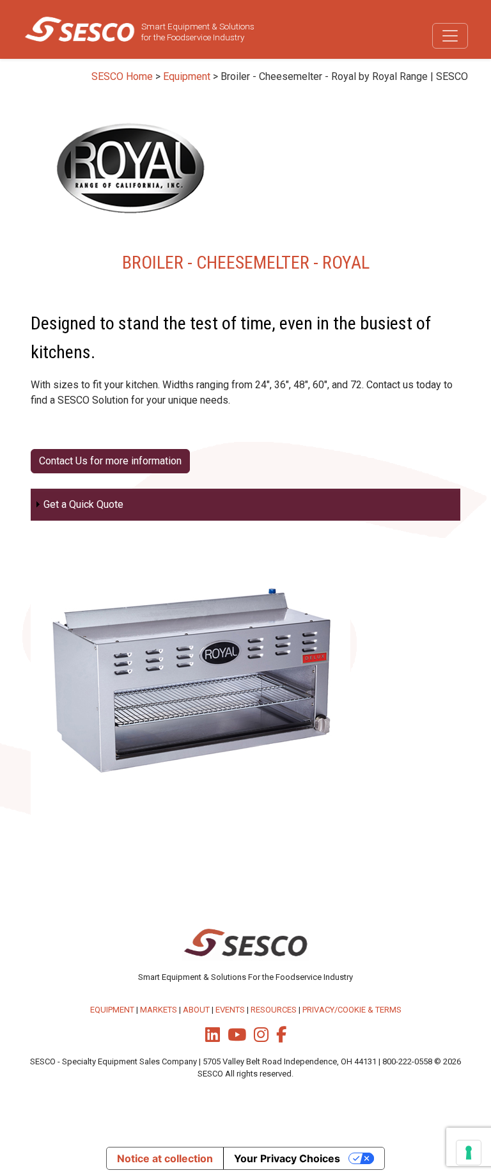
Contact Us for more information (110, 461)
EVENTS (230, 1009)
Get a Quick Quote (83, 504)
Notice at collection (165, 1158)
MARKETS (158, 1009)
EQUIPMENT (112, 1009)
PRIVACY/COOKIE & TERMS (351, 1009)
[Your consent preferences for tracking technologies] (468, 1152)
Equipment (186, 76)
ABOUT (196, 1009)
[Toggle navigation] (450, 36)
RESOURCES (274, 1009)
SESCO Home (122, 76)
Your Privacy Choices (287, 1158)
